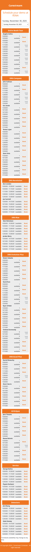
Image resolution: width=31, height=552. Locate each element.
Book (24, 37)
